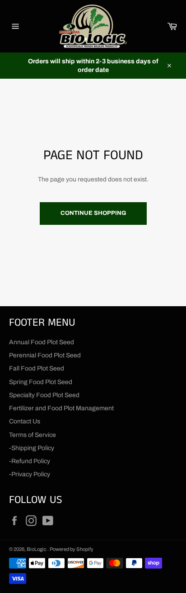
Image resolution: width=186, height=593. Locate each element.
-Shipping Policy (31, 448)
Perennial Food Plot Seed (45, 355)
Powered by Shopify (71, 549)
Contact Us (24, 421)
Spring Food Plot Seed (40, 382)
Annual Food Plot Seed (41, 342)
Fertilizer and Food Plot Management (61, 408)
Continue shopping (93, 213)
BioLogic (37, 549)
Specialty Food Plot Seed (44, 395)
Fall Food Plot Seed (36, 368)
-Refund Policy (29, 461)
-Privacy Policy (29, 474)
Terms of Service (32, 435)
